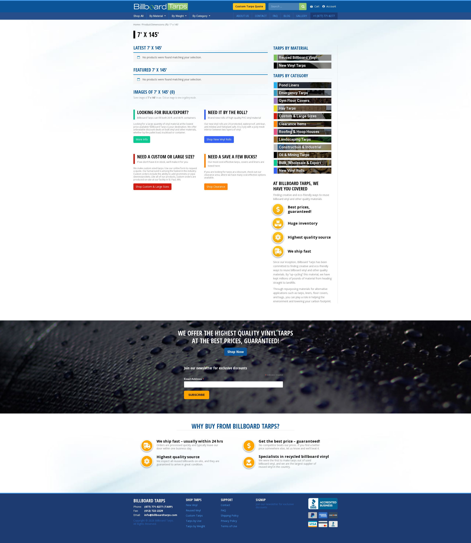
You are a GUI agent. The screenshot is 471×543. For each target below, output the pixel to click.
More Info (142, 139)
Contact (225, 505)
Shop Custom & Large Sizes (152, 186)
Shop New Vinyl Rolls (219, 139)
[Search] (303, 6)
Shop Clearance (216, 186)
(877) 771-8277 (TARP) (158, 506)
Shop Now (235, 351)
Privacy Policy (229, 521)
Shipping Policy (229, 515)
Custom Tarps (194, 515)
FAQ (223, 510)
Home (136, 24)
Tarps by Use (193, 521)
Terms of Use (229, 526)
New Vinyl (191, 505)
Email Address (194, 379)
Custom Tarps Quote (249, 6)
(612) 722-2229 (153, 510)
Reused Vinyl (193, 510)
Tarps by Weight (195, 526)
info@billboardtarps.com (160, 515)
